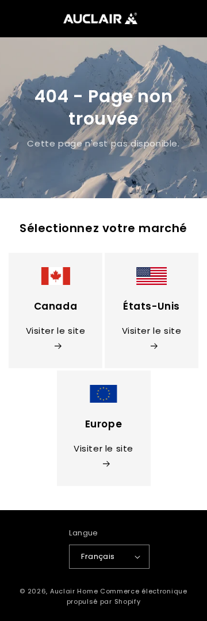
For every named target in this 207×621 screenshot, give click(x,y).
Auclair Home (74, 591)
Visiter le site (56, 331)
